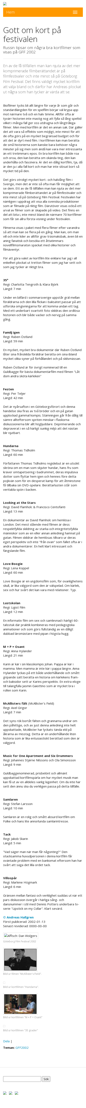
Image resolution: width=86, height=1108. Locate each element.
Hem (10, 12)
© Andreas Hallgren (18, 917)
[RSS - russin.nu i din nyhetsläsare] (16, 1093)
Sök (46, 1079)
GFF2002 (22, 1047)
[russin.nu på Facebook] (4, 1093)
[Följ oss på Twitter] (10, 1093)
